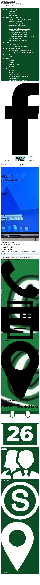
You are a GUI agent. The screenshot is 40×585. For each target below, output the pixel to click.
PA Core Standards (15, 27)
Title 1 (11, 56)
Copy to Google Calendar (9, 252)
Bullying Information (16, 23)
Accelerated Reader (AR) (18, 34)
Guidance (12, 13)
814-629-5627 (11, 300)
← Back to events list (9, 257)
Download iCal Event (28, 252)
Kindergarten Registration (18, 33)
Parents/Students (14, 78)
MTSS (11, 60)
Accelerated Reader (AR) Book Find (21, 36)
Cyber (11, 71)
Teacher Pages (14, 44)
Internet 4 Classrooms (16, 38)
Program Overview (15, 74)
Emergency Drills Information (19, 29)
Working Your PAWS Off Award (20, 19)
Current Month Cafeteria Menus (20, 50)
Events (3, 254)
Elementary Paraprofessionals (19, 46)
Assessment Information (17, 25)
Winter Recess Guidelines (18, 31)
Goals (11, 72)
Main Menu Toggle (7, 5)
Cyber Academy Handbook (18, 76)
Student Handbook (15, 21)
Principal (12, 11)
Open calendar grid (25, 257)
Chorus (11, 66)
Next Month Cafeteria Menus (23, 52)
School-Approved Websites (18, 40)
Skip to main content (8, 2)
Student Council (14, 65)
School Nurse (14, 15)
